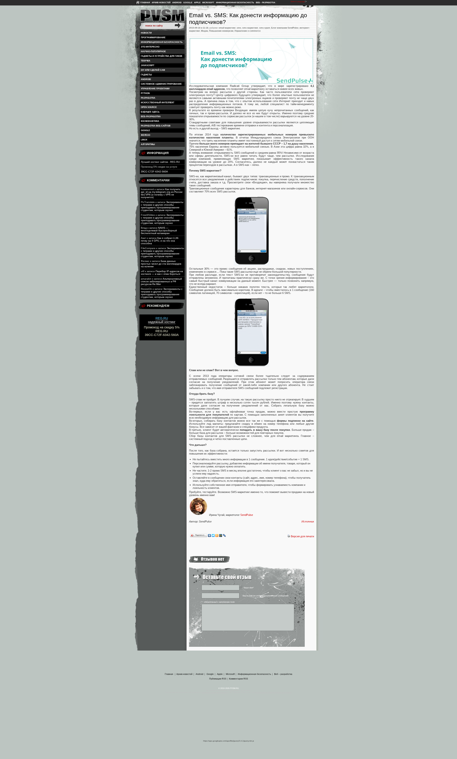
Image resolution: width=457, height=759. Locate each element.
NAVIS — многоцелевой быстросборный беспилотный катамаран (159, 231)
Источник (308, 521)
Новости (146, 33)
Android (177, 2)
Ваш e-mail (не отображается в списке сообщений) (266, 596)
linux (144, 139)
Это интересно (150, 47)
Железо (145, 135)
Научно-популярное (153, 51)
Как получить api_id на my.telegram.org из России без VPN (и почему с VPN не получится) (161, 193)
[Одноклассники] (217, 535)
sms (239, 28)
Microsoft (208, 2)
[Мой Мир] (221, 535)
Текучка (145, 60)
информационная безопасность (162, 42)
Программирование (153, 37)
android (146, 79)
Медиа (204, 31)
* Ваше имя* (248, 588)
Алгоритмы (148, 144)
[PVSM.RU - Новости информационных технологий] (162, 17)
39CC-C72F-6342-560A (154, 171)
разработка (148, 98)
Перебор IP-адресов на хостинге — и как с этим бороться (162, 272)
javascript (147, 65)
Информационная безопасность (235, 2)
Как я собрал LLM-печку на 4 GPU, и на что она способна (160, 241)
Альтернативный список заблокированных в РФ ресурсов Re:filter (161, 281)
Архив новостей (161, 2)
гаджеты (146, 74)
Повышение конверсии (221, 31)
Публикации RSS (217, 679)
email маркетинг (227, 28)
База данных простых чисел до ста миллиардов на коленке (161, 264)
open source (149, 107)
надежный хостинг (161, 320)
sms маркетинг (250, 28)
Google (187, 2)
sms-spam (264, 28)
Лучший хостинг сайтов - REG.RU (160, 162)
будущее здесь (150, 112)
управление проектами (155, 88)
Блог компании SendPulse (284, 28)
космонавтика (150, 121)
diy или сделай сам (153, 70)
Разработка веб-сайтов (155, 126)
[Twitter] (213, 535)
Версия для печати (302, 536)
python (145, 93)
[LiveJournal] (224, 535)
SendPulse (246, 514)
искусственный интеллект (157, 102)
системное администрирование (161, 84)
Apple (197, 2)
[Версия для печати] (288, 536)
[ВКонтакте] (209, 535)
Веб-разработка (151, 116)
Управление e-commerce (247, 31)
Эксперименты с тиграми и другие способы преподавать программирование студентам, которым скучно (162, 206)
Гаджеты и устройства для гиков (161, 56)
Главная (145, 2)
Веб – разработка (265, 2)
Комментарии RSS (238, 679)
